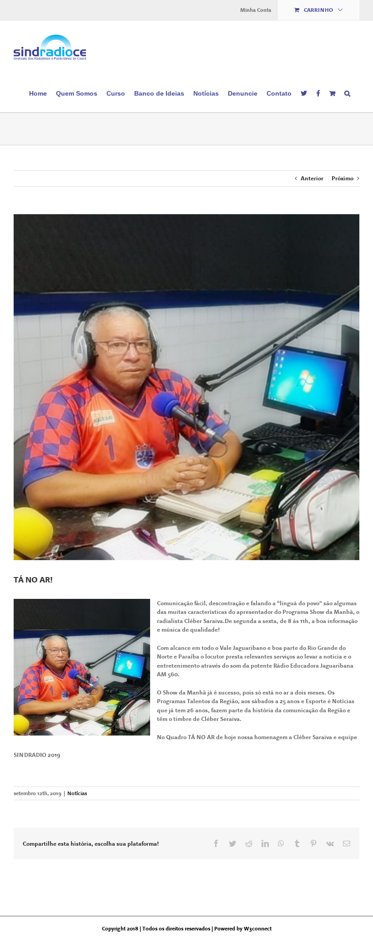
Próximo (342, 178)
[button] (347, 93)
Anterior (312, 178)
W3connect (258, 928)
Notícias (77, 793)
